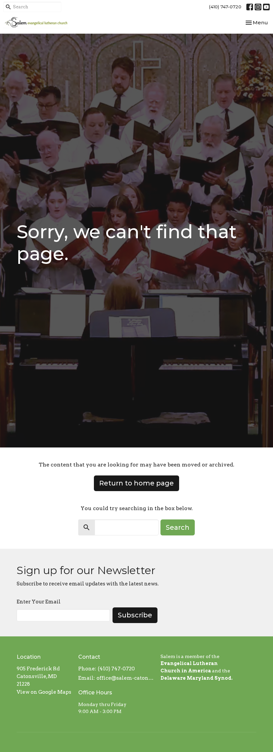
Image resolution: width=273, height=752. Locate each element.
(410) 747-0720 (225, 6)
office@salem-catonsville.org (125, 678)
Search (177, 527)
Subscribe (135, 615)
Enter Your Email (39, 602)
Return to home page (136, 483)
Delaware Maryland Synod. (196, 678)
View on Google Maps (44, 692)
